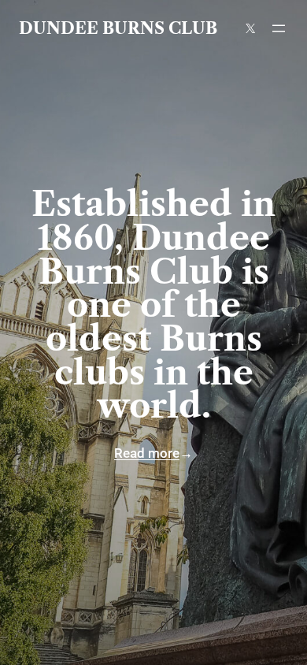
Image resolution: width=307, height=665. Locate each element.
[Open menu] (278, 28)
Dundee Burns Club (118, 28)
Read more (146, 453)
